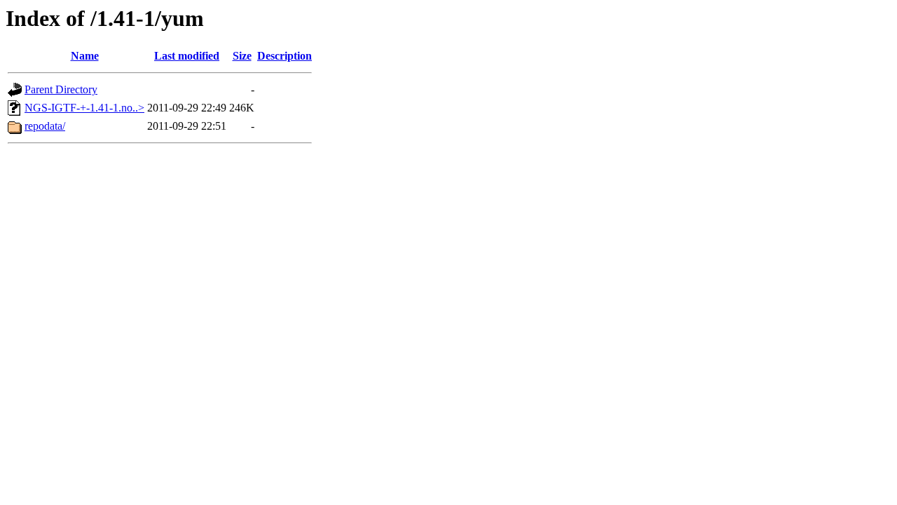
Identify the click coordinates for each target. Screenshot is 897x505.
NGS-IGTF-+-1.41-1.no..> (84, 108)
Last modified (186, 56)
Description (284, 56)
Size (242, 56)
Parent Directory (61, 89)
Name (85, 56)
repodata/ (45, 126)
